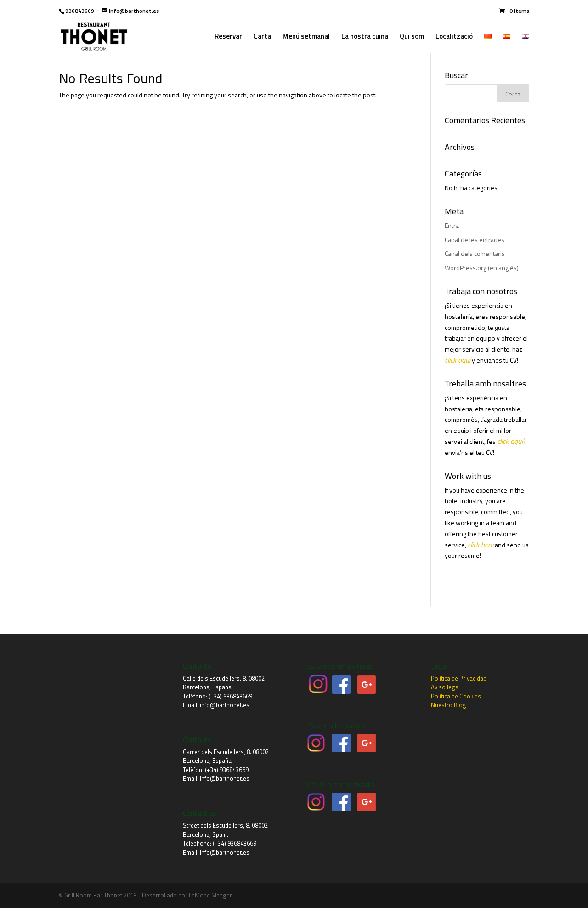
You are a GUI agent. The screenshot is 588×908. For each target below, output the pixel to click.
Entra (452, 225)
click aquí (457, 359)
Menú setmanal (306, 37)
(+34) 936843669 (230, 696)
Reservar (228, 37)
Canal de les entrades (474, 239)
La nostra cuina (364, 37)
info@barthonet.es (224, 704)
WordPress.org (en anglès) (482, 267)
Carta (262, 37)
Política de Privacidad (458, 678)
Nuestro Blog (448, 704)
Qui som (412, 37)
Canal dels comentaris (475, 253)
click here (480, 544)
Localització (454, 37)
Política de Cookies (456, 696)
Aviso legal (445, 687)
